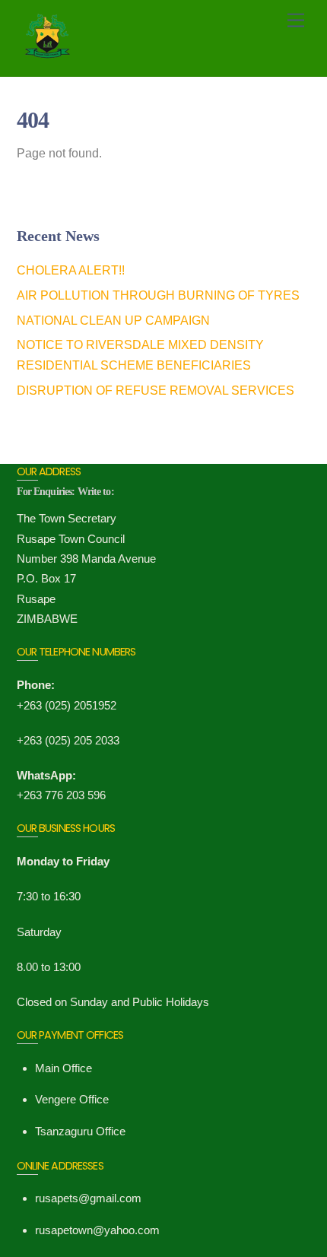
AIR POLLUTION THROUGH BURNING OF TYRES (158, 295)
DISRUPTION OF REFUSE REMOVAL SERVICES (155, 390)
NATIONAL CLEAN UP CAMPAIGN (113, 320)
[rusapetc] (55, 58)
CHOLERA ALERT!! (71, 270)
